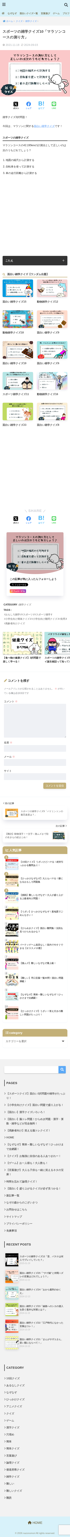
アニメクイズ (14, 1406)
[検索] (62, 1069)
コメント (11, 701)
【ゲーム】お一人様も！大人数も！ (27, 1163)
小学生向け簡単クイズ (17, 618)
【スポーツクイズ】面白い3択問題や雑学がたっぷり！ (35, 1095)
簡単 (9, 1441)
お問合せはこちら (16, 1209)
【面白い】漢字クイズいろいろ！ (25, 1112)
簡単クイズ (12, 1448)
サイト (8, 770)
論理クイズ (12, 1462)
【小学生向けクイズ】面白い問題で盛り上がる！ (35, 1105)
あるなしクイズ (15, 1385)
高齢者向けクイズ (15, 623)
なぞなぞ (12, 13)
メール (9, 756)
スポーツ (28, 614)
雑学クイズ (25, 604)
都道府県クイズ (15, 1469)
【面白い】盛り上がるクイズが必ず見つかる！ (33, 1188)
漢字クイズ (12, 1427)
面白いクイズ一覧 (29, 13)
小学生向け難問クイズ (45, 618)
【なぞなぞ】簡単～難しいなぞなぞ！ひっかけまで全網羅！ (35, 1146)
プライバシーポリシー (19, 1223)
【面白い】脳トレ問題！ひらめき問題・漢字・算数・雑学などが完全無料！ (35, 1121)
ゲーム (56, 13)
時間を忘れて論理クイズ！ (22, 1181)
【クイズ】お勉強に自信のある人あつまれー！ (33, 1156)
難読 (9, 1497)
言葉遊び (45, 13)
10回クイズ (13, 1378)
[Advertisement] (35, 215)
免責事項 (11, 1230)
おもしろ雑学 (12, 614)
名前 (8, 742)
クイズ (10, 1413)
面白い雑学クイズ (44, 126)
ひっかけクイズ (15, 1399)
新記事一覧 (12, 1195)
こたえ (9, 260)
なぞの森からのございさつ (22, 1202)
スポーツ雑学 (43, 614)
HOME (10, 1137)
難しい (10, 1483)
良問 (62, 618)
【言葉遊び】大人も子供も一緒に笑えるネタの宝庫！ (35, 1172)
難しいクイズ (14, 1490)
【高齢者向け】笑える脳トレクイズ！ (28, 1130)
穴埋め (10, 1434)
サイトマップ (14, 1216)
